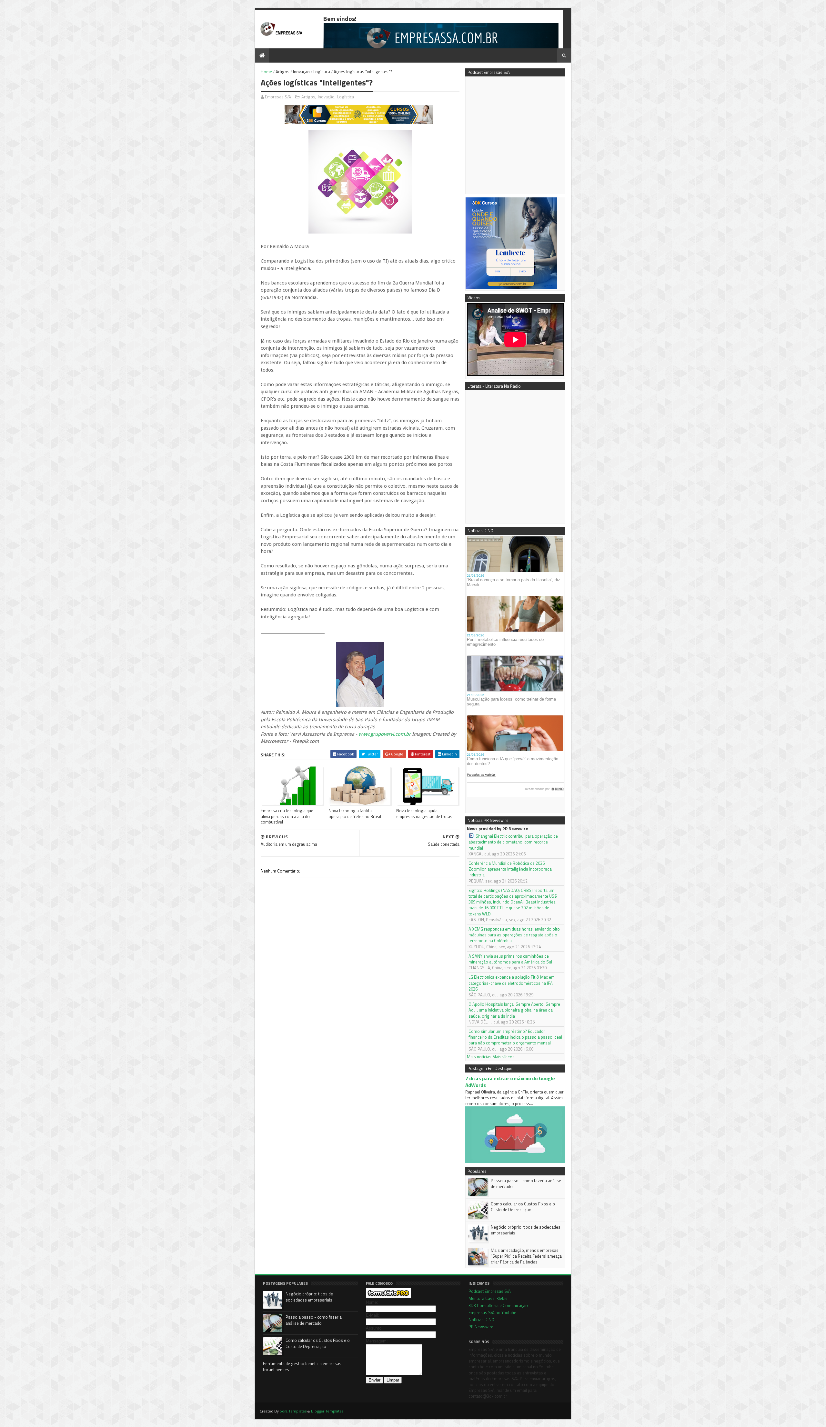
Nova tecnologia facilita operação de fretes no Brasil (354, 813)
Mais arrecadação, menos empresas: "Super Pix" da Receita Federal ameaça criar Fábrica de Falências (526, 1256)
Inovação (301, 71)
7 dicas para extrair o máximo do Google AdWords (510, 1082)
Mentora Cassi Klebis (488, 1298)
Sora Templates (293, 1411)
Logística (321, 71)
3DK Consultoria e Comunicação (498, 1305)
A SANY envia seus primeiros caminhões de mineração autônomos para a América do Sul (510, 959)
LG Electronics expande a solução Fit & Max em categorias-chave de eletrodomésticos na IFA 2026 (511, 983)
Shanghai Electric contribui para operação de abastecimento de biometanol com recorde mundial (513, 842)
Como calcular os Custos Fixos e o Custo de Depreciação (523, 1207)
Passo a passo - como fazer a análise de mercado (526, 1183)
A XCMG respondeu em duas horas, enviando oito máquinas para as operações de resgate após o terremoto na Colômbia (514, 935)
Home (266, 71)
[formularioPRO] (388, 1296)
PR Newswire (480, 1326)
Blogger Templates (327, 1411)
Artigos (282, 71)
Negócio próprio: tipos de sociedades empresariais (525, 1230)
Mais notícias (479, 1056)
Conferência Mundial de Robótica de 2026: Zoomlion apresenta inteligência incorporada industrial (510, 869)
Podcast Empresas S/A (489, 1291)
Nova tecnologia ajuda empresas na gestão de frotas (424, 813)
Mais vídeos (503, 1056)
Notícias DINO (481, 1319)
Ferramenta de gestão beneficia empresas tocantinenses (302, 1366)
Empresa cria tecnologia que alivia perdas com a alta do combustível (287, 816)
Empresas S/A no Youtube (492, 1312)
